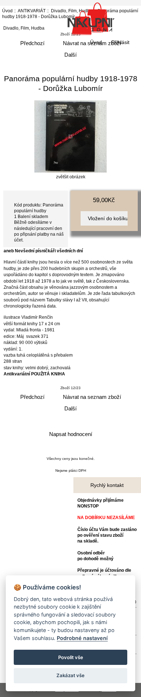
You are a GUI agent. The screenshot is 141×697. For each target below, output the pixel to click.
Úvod (96, 42)
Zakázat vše (70, 675)
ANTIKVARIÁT (32, 10)
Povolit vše (70, 657)
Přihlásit (120, 42)
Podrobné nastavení (82, 638)
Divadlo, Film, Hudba (23, 28)
